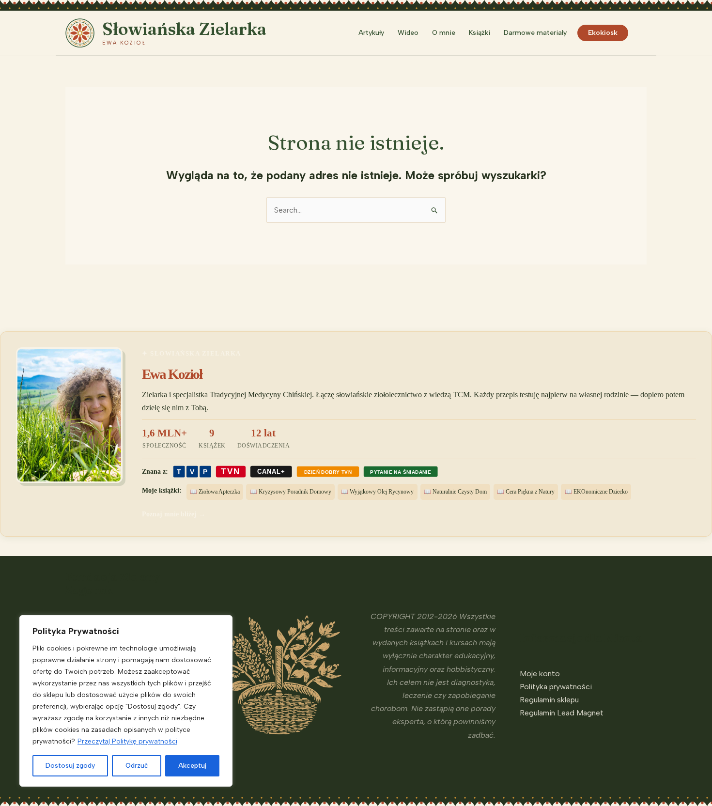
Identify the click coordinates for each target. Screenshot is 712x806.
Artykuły (371, 33)
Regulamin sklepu (549, 699)
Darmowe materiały (535, 33)
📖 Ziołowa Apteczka (215, 491)
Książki (479, 33)
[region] (125, 701)
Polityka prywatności (556, 686)
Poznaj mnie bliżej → (173, 514)
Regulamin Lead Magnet (562, 712)
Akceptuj (192, 765)
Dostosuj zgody (70, 765)
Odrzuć (136, 765)
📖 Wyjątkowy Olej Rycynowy (377, 491)
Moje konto (540, 673)
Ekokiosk (603, 33)
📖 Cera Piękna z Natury (526, 491)
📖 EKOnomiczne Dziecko (596, 491)
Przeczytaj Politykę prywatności (127, 741)
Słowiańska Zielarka (184, 28)
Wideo (408, 33)
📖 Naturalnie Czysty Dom (455, 491)
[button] (642, 33)
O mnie (443, 33)
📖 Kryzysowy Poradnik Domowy (290, 491)
